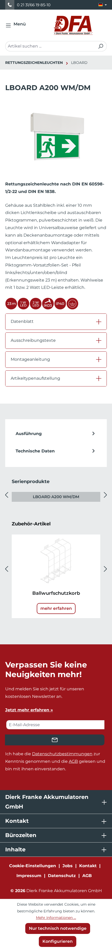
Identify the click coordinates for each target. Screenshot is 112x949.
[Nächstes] (105, 494)
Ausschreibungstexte (33, 340)
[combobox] (50, 46)
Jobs (68, 865)
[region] (56, 142)
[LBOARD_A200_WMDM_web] (56, 137)
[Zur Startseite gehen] (73, 25)
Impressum (28, 875)
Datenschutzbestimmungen (62, 753)
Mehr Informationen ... (56, 917)
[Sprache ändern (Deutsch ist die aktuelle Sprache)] (102, 4)
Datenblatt (22, 321)
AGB (73, 761)
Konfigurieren (57, 941)
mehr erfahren (56, 608)
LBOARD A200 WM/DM (56, 496)
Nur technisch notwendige (57, 928)
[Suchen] (101, 46)
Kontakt (88, 865)
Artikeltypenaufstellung (35, 378)
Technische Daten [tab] (35, 451)
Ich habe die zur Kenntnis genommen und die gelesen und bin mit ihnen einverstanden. (55, 761)
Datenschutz (62, 875)
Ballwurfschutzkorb (56, 593)
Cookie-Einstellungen (32, 865)
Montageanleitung (30, 359)
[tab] (56, 433)
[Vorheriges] (6, 494)
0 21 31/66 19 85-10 (34, 4)
